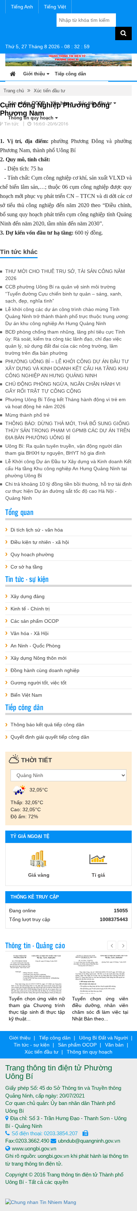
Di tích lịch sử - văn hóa (37, 530)
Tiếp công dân (70, 73)
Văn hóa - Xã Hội (29, 633)
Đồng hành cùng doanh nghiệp (45, 670)
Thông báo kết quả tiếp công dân (47, 724)
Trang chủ (14, 90)
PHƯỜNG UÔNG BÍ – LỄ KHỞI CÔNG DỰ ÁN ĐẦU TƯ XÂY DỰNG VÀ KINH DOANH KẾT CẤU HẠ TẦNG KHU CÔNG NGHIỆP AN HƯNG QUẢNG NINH (67, 368)
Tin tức (11, 123)
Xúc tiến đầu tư (49, 90)
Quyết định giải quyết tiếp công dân (50, 737)
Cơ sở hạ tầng (27, 567)
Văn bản (114, 1045)
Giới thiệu (34, 73)
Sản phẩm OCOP (77, 1045)
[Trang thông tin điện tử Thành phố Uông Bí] (68, 59)
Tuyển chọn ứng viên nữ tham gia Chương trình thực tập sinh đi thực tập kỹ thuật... (37, 1008)
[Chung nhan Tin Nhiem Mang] (40, 1202)
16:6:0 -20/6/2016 (50, 123)
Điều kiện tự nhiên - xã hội (40, 542)
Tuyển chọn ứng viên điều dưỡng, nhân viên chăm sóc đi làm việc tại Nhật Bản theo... (100, 1008)
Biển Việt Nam (26, 695)
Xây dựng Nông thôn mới (38, 658)
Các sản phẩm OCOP (35, 621)
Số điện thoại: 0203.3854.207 (45, 1133)
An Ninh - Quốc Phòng (35, 645)
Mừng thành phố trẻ (27, 415)
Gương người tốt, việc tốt (38, 682)
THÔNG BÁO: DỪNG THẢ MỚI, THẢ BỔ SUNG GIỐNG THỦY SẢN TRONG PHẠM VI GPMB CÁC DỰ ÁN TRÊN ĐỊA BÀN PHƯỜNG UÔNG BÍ (67, 430)
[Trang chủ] (12, 73)
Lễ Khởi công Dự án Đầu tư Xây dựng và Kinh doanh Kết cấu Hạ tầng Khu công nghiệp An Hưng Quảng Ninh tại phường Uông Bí (68, 468)
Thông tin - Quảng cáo (35, 945)
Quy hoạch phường (32, 554)
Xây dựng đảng (28, 596)
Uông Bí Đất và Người (103, 1038)
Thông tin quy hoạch (89, 1052)
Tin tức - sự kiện (32, 1045)
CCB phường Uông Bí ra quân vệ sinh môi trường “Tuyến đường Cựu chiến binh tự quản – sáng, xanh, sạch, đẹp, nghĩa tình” (63, 294)
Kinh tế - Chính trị (30, 608)
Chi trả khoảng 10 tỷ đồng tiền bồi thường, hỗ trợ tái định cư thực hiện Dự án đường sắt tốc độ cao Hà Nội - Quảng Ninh (68, 491)
